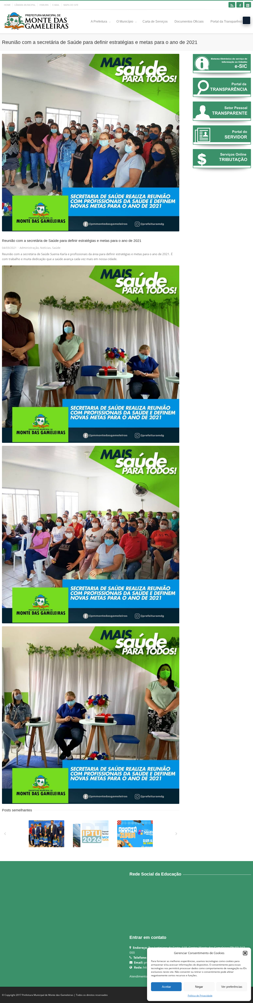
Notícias (45, 248)
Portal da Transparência (227, 21)
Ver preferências (231, 986)
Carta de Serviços (155, 21)
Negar (199, 986)
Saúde (56, 248)
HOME (7, 4)
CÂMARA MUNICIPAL (25, 4)
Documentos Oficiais (189, 21)
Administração (29, 248)
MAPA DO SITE (70, 4)
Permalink (39, 826)
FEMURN (44, 4)
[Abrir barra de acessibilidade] (246, 20)
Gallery (47, 835)
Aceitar (166, 986)
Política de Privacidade (200, 995)
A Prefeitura (99, 21)
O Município (124, 21)
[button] (245, 953)
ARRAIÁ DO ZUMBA (135, 846)
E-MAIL (55, 4)
